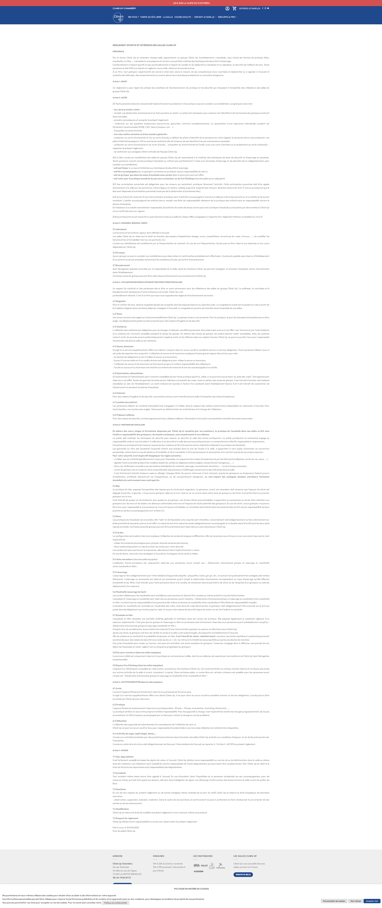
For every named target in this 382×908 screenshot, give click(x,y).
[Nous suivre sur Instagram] (265, 8)
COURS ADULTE (182, 17)
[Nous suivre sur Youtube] (268, 8)
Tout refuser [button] (356, 901)
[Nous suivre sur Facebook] (263, 8)
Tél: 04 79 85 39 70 (122, 877)
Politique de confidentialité (115, 903)
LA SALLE (168, 17)
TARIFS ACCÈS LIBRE (150, 17)
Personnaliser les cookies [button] (334, 901)
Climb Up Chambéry (123, 863)
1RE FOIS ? (133, 17)
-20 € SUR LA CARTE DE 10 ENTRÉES (191, 3)
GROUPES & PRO (226, 17)
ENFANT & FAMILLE (204, 17)
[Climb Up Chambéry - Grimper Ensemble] (118, 18)
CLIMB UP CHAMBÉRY (124, 8)
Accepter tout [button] (372, 901)
